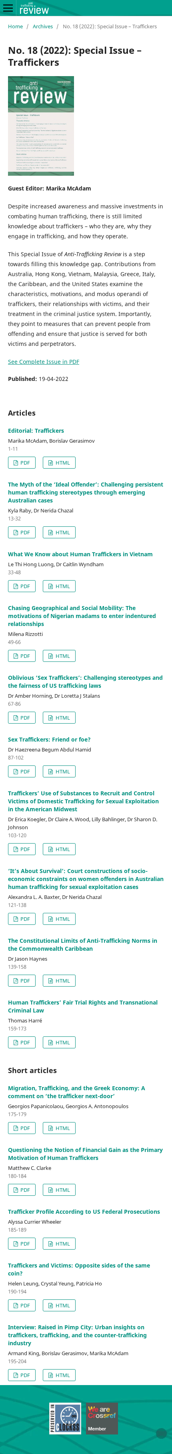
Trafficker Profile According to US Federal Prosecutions (84, 1211)
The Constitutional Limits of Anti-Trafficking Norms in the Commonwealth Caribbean (82, 944)
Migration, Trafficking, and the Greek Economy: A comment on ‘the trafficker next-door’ (76, 1092)
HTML (62, 462)
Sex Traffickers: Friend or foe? (49, 739)
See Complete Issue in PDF (43, 361)
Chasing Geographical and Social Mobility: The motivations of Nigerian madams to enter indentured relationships (82, 616)
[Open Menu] (8, 8)
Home (15, 26)
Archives (43, 26)
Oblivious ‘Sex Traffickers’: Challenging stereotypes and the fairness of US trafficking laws (85, 681)
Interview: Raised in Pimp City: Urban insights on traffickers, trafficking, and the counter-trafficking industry (77, 1335)
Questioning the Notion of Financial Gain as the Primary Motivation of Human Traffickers (85, 1154)
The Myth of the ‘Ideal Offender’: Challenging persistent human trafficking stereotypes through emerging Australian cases (85, 492)
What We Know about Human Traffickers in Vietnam (80, 554)
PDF (24, 462)
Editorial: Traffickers (36, 430)
